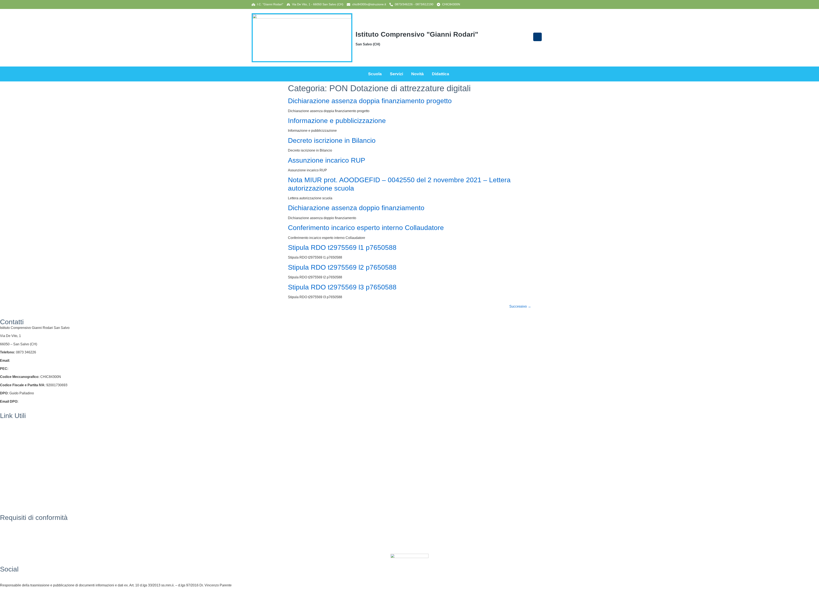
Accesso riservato (13, 548)
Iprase (4, 479)
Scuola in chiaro (12, 454)
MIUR (4, 429)
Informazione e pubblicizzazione (337, 120)
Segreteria (8, 421)
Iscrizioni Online (12, 438)
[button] (537, 37)
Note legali (8, 540)
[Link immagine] (302, 37)
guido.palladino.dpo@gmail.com (43, 401)
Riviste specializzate (15, 487)
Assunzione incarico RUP (326, 160)
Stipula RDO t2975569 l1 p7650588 (342, 247)
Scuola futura (10, 503)
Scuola (375, 74)
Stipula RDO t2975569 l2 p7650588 (342, 267)
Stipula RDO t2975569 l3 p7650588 (342, 287)
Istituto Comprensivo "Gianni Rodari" (417, 34)
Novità (417, 74)
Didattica (440, 74)
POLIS (5, 462)
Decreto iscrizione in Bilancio (332, 140)
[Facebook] (409, 575)
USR (3, 446)
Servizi (396, 74)
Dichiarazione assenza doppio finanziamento (356, 208)
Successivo (520, 306)
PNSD (5, 495)
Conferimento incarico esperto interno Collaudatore (366, 227)
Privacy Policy (11, 523)
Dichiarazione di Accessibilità (22, 532)
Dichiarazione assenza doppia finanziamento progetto (370, 101)
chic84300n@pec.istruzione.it (31, 368)
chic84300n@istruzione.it (369, 4)
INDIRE (6, 470)
